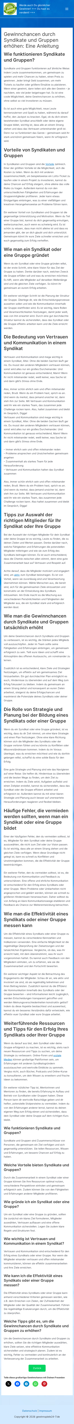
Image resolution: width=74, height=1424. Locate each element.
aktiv (17, 574)
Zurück (37, 1368)
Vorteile (49, 164)
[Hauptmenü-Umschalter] (67, 9)
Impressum (45, 1410)
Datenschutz (29, 1410)
